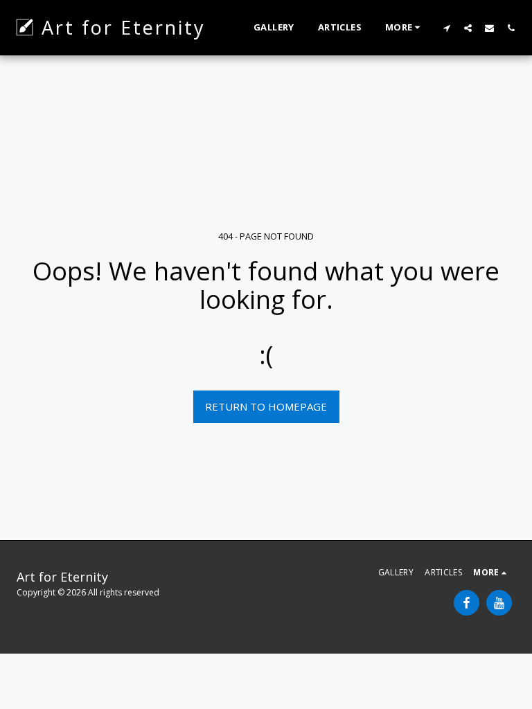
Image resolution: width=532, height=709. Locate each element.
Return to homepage (266, 406)
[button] (446, 28)
